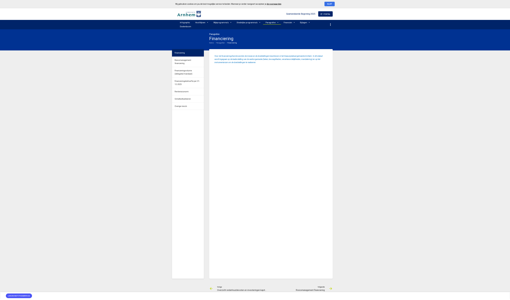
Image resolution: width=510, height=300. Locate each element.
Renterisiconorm (182, 92)
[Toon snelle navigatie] (330, 24)
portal (327, 14)
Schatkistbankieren (183, 99)
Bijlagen (303, 23)
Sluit (329, 4)
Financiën (288, 23)
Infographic (185, 23)
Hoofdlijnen (200, 23)
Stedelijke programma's (247, 23)
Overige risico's (181, 106)
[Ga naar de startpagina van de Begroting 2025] (189, 14)
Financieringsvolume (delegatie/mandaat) (183, 72)
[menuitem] (185, 23)
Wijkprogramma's (221, 23)
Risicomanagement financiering (183, 61)
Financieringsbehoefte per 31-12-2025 (187, 82)
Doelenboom (185, 26)
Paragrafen (271, 23)
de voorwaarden (274, 4)
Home (211, 43)
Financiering (232, 43)
